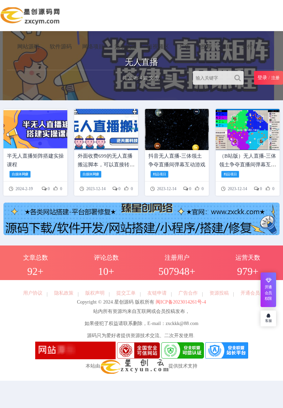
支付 (247, 46)
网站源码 (28, 46)
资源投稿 (219, 293)
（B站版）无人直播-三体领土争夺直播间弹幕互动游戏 (247, 164)
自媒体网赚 (20, 174)
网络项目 (93, 46)
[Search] (239, 78)
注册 (275, 77)
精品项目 (159, 174)
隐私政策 (64, 293)
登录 (262, 77)
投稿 (206, 46)
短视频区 (158, 46)
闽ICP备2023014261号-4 (180, 302)
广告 (185, 46)
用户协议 (32, 293)
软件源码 (61, 46)
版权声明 (95, 293)
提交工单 (126, 293)
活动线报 (126, 46)
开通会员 (250, 293)
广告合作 (188, 293)
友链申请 (157, 293)
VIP (226, 46)
